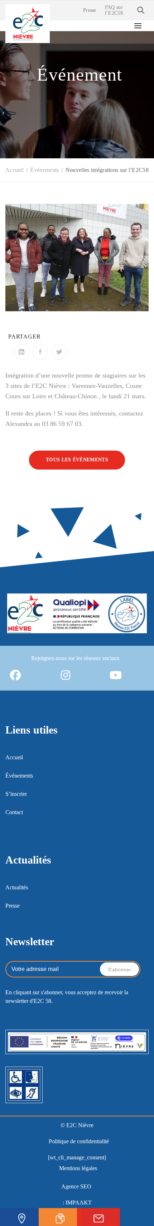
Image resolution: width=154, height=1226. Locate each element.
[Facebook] (40, 352)
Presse (89, 10)
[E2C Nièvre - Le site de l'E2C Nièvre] (27, 23)
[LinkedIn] (21, 352)
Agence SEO (76, 1186)
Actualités (16, 887)
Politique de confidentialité (79, 1141)
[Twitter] (59, 352)
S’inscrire (16, 794)
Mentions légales (78, 1168)
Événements (19, 776)
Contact (14, 812)
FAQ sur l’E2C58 (114, 10)
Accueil (14, 757)
